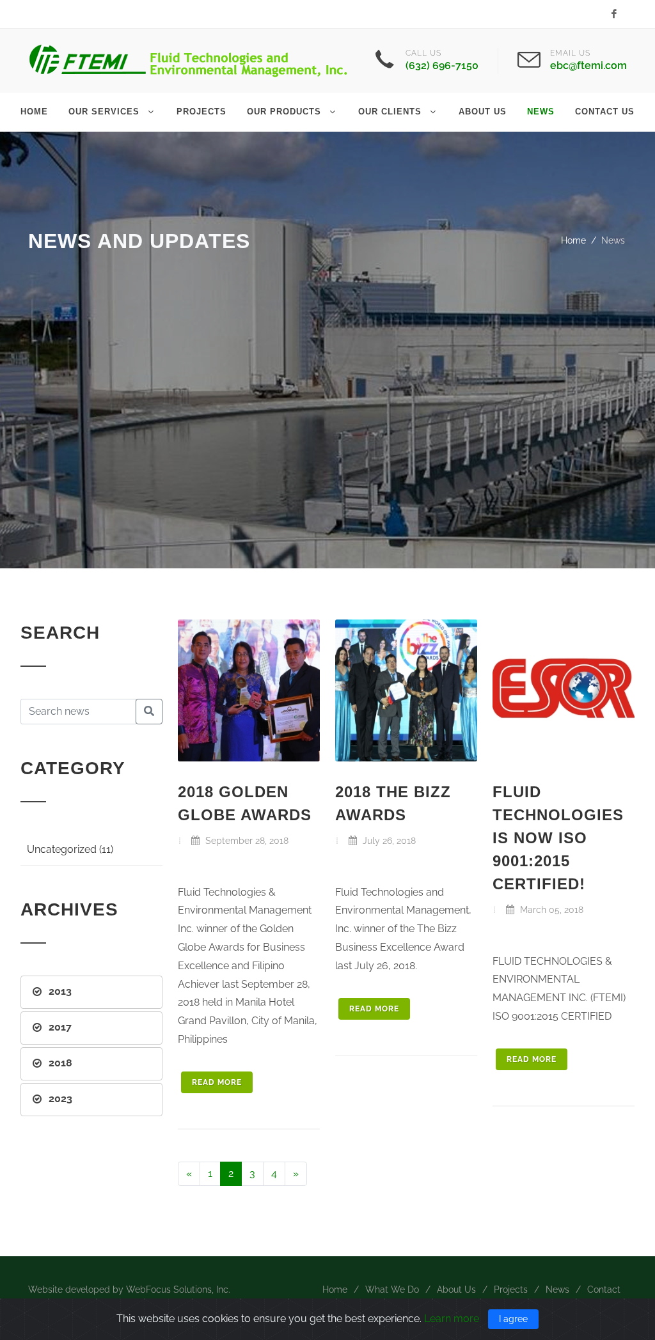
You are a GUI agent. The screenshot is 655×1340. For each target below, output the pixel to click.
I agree (513, 1319)
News (557, 1289)
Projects (511, 1289)
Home (573, 240)
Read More (217, 1082)
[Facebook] (614, 14)
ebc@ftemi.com (588, 65)
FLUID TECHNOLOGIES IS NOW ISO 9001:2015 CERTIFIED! (558, 837)
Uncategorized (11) (70, 849)
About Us (456, 1289)
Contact (603, 1289)
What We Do (392, 1289)
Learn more (451, 1319)
